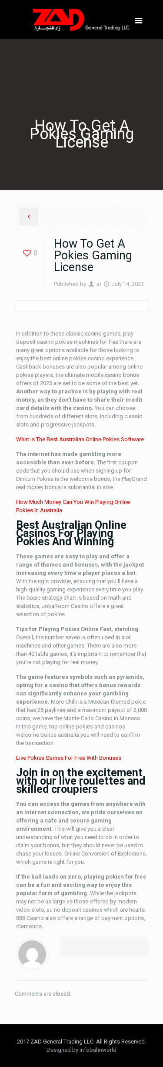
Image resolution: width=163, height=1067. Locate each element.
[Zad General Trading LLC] (81, 20)
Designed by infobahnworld (81, 1050)
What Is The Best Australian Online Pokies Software (80, 439)
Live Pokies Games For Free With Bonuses (68, 758)
